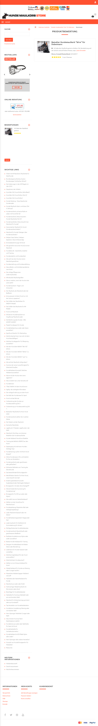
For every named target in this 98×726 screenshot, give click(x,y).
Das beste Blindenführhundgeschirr (16, 472)
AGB (4, 698)
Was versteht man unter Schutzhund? (17, 381)
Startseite (35, 27)
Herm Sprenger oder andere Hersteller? (18, 639)
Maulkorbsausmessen (12, 669)
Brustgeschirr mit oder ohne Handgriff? (17, 486)
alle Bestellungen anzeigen (29, 693)
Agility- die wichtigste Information (16, 389)
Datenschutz (6, 696)
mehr (7, 160)
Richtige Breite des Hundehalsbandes (17, 528)
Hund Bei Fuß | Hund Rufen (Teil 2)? (16, 195)
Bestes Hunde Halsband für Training (16, 541)
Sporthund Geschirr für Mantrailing (16, 333)
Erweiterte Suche (9, 44)
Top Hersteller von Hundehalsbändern (17, 605)
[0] (92, 17)
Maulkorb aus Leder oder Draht (15, 584)
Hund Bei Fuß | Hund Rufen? (14, 198)
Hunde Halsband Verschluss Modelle (17, 438)
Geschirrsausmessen (12, 666)
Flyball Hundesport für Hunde (15, 325)
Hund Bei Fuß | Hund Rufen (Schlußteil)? (18, 192)
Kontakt (5, 704)
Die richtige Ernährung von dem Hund (17, 392)
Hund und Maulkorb (12, 312)
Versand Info (6, 693)
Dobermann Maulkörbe (44, 27)
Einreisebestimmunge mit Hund (15, 243)
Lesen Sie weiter (81, 50)
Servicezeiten (17, 114)
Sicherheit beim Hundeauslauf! (15, 560)
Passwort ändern (26, 696)
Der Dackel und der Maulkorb (15, 422)
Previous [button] (4, 74)
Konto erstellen (26, 698)
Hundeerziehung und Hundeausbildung (18, 264)
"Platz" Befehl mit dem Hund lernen (16, 386)
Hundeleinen (10, 384)
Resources (9, 648)
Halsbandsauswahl (11, 663)
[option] (17, 75)
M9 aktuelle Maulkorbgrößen (15, 277)
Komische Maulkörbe (12, 425)
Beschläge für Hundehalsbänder (15, 592)
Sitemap (5, 701)
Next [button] (30, 74)
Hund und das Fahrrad (12, 398)
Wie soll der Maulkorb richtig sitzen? (16, 362)
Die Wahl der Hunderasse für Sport (16, 395)
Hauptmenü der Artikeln (13, 189)
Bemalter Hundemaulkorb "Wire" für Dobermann (62, 27)
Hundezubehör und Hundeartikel (16, 256)
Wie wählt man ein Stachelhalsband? (17, 499)
